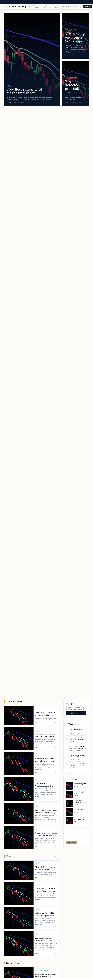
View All (54, 856)
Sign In (87, 6)
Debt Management (48, 6)
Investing (66, 6)
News (29, 6)
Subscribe (77, 713)
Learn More (72, 842)
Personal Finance (36, 6)
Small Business (58, 6)
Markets (75, 6)
